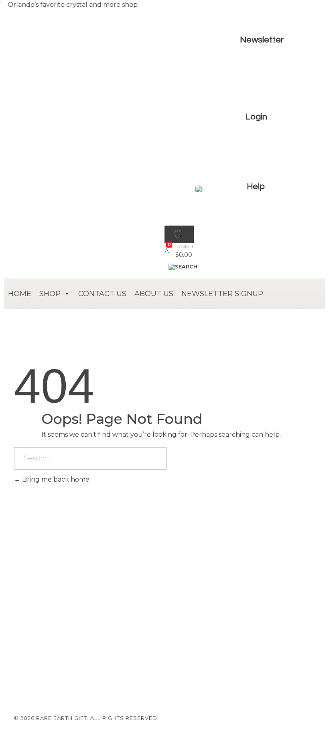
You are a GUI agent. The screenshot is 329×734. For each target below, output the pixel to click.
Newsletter (262, 39)
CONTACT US (102, 293)
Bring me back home (54, 479)
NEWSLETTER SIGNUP (222, 293)
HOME (19, 293)
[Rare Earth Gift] (70, 228)
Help (256, 186)
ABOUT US (153, 293)
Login (256, 116)
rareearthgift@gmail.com (50, 628)
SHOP (50, 293)
